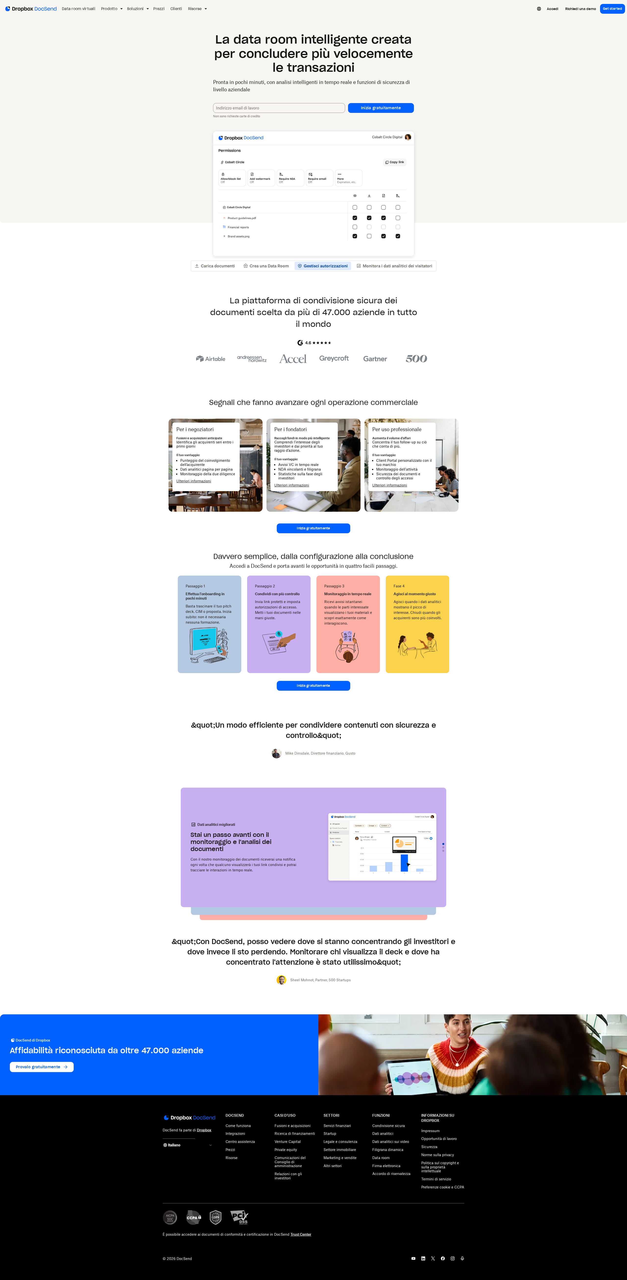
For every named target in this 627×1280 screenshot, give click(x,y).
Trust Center (300, 1234)
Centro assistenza (240, 1141)
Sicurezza (429, 1147)
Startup (330, 1133)
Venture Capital (288, 1141)
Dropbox (204, 1130)
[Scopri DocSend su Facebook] (443, 1259)
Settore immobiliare (340, 1150)
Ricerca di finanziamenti (295, 1133)
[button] (381, 108)
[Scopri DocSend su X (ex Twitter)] (433, 1259)
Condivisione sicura (388, 1126)
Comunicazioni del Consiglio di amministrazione (290, 1162)
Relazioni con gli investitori (288, 1176)
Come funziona (238, 1126)
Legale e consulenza (340, 1141)
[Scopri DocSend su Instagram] (453, 1259)
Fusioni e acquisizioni (293, 1126)
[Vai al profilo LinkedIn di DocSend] (423, 1259)
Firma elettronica (386, 1166)
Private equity (286, 1150)
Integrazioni (235, 1133)
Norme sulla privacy (437, 1155)
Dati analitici (382, 1133)
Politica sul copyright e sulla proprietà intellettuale (440, 1167)
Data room (381, 1158)
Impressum (430, 1131)
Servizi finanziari (337, 1126)
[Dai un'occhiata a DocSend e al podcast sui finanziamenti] (462, 1259)
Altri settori (333, 1166)
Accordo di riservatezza (391, 1174)
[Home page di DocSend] (189, 1118)
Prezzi (230, 1150)
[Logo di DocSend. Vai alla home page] (30, 9)
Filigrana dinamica (387, 1150)
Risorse (232, 1158)
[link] (552, 9)
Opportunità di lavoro (439, 1139)
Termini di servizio (436, 1179)
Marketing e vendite (340, 1158)
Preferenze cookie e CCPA (442, 1187)
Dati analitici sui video (390, 1141)
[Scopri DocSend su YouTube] (413, 1259)
